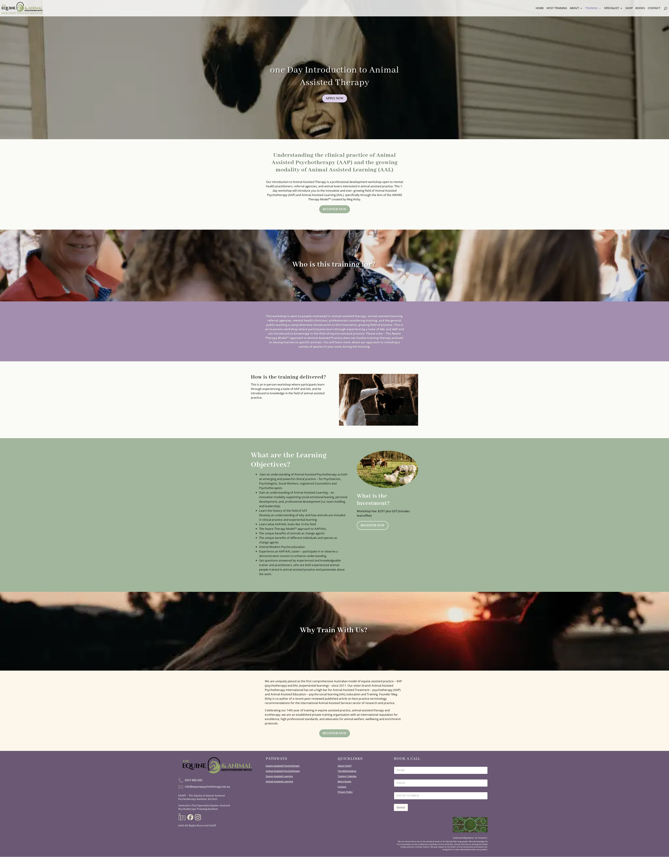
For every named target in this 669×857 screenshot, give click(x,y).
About (574, 8)
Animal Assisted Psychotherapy (283, 771)
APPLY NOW (335, 98)
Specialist (611, 8)
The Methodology (347, 771)
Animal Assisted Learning (279, 781)
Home (540, 8)
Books (640, 8)
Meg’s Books (344, 781)
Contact (654, 8)
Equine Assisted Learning (279, 776)
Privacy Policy (345, 792)
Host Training (557, 8)
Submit (401, 807)
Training (591, 8)
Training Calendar (347, 776)
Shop (629, 8)
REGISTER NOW (335, 209)
